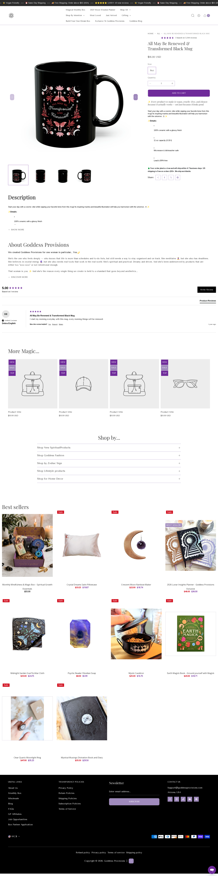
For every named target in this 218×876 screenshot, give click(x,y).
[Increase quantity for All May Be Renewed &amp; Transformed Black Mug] (172, 83)
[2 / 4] (40, 175)
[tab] (208, 301)
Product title (14, 412)
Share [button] (61, 324)
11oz (152, 70)
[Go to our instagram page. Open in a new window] (176, 799)
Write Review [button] (206, 289)
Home (150, 34)
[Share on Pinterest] (177, 177)
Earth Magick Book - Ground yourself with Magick (190, 673)
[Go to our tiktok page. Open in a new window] (183, 799)
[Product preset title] (32, 383)
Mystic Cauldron (136, 673)
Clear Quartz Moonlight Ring (27, 757)
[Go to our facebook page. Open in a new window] (170, 799)
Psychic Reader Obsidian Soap (82, 673)
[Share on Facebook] (164, 177)
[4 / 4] (85, 175)
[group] (15, 288)
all (158, 34)
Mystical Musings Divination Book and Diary (82, 757)
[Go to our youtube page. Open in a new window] (189, 799)
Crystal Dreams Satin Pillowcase (82, 584)
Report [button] (55, 324)
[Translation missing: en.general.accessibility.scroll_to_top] (131, 860)
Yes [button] (49, 324)
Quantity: (152, 78)
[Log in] (199, 15)
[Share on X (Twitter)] (171, 177)
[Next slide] (136, 97)
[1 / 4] (18, 175)
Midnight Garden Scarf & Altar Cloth (27, 673)
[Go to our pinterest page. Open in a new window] (196, 799)
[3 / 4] (63, 175)
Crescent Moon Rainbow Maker (136, 584)
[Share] (157, 177)
